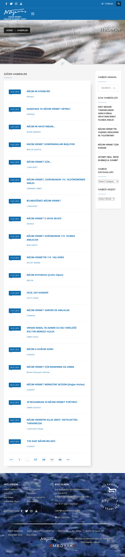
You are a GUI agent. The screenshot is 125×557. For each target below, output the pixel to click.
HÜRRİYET (31, 355)
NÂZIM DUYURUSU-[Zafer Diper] (45, 274)
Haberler (8, 493)
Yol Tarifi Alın (63, 517)
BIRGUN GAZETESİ (34, 149)
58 (43, 459)
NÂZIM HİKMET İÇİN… (39, 161)
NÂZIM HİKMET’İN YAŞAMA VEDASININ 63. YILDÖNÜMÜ (108, 132)
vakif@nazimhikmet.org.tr (67, 510)
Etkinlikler (31, 493)
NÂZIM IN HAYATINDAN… (41, 126)
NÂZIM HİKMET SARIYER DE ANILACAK (48, 310)
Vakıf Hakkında (11, 489)
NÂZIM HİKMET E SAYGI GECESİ (44, 218)
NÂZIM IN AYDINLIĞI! (38, 91)
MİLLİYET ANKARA (33, 263)
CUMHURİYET (32, 167)
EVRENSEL (31, 114)
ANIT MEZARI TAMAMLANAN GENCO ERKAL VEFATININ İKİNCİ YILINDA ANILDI (107, 113)
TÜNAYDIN (31, 315)
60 (60, 459)
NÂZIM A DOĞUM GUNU (40, 349)
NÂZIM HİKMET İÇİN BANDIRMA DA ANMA (50, 366)
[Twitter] (11, 3)
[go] (114, 88)
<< (11, 459)
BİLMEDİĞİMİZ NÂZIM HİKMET (44, 200)
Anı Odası (8, 497)
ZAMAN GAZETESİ (34, 407)
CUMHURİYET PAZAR (35, 429)
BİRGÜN (30, 280)
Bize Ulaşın (32, 501)
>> (68, 459)
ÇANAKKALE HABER (34, 188)
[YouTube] (21, 3)
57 (35, 459)
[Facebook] (6, 3)
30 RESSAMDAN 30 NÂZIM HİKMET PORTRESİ (52, 402)
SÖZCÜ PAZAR (32, 298)
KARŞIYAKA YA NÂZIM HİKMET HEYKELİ (48, 108)
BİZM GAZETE (32, 245)
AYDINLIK (30, 97)
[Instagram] (16, 3)
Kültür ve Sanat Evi (36, 497)
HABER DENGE (32, 337)
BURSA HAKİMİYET (34, 132)
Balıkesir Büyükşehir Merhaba (38, 372)
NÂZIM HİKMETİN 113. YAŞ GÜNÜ (45, 257)
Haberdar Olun (11, 501)
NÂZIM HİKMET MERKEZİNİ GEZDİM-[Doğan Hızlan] (55, 384)
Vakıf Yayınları (34, 489)
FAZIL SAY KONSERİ (37, 292)
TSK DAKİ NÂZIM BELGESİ (41, 441)
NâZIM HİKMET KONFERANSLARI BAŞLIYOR (51, 144)
